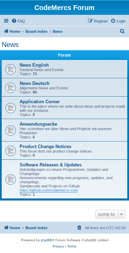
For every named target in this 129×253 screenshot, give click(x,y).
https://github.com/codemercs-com (49, 190)
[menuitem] (18, 21)
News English (34, 65)
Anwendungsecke (38, 124)
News (10, 44)
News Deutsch (35, 83)
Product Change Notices (45, 146)
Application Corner (40, 101)
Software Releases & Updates (51, 164)
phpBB (46, 240)
